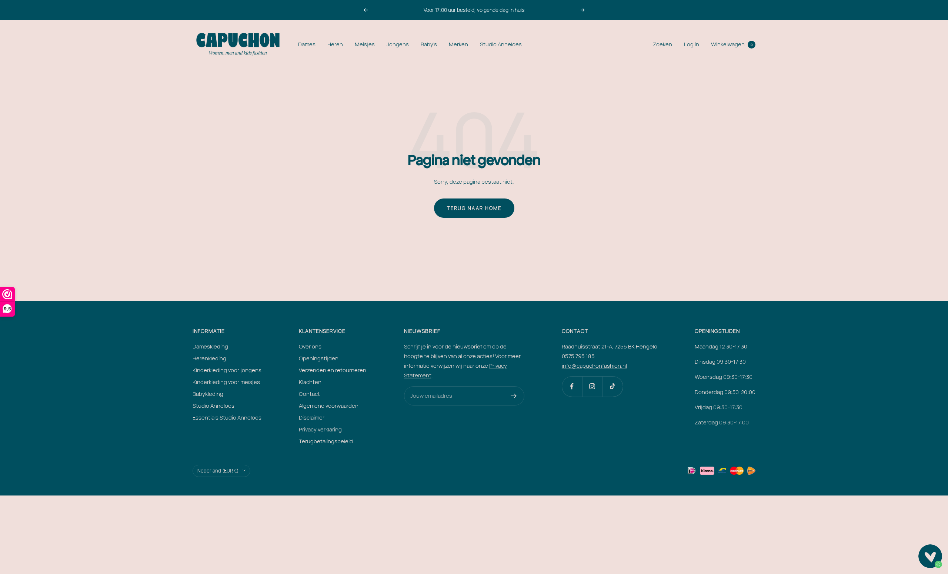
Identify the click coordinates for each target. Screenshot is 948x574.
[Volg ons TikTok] (612, 386)
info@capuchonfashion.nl (594, 366)
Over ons (310, 346)
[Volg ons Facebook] (572, 386)
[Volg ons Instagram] (592, 386)
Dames (307, 44)
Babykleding (208, 394)
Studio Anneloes (501, 44)
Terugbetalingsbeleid (326, 441)
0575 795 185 (578, 356)
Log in (691, 44)
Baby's (429, 44)
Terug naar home (474, 208)
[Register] (514, 395)
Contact (309, 394)
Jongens (398, 44)
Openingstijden (318, 358)
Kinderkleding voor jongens (227, 370)
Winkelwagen (731, 44)
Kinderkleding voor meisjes (226, 382)
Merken (458, 44)
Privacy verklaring (320, 429)
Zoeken (662, 44)
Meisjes (365, 44)
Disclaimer (311, 417)
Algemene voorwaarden (328, 406)
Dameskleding (210, 346)
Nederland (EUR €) (217, 470)
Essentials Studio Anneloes (227, 417)
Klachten (310, 382)
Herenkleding (209, 358)
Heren (335, 44)
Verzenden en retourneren (332, 370)
